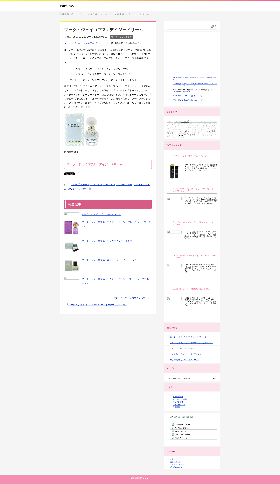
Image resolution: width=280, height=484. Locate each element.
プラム (210, 133)
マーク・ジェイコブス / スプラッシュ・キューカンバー (110, 260)
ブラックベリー (124, 184)
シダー (208, 125)
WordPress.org (176, 467)
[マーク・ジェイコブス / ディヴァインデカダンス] (71, 246)
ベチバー (187, 123)
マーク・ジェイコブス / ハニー (131, 298)
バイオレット (200, 129)
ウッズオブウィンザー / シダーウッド (184, 360)
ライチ (75, 189)
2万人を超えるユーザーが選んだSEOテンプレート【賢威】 (194, 78)
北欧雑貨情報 (178, 397)
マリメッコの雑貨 (180, 399)
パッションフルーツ (176, 129)
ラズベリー (196, 133)
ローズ (185, 121)
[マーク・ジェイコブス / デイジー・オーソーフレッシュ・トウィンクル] (71, 227)
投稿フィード (175, 462)
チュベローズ (179, 123)
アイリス (170, 122)
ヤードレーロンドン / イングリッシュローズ (193, 222)
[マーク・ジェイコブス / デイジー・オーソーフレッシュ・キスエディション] (71, 278)
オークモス (183, 127)
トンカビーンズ (198, 127)
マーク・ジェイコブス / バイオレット (101, 214)
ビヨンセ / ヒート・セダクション (188, 289)
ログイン (173, 459)
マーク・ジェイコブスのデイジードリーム (86, 43)
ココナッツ (96, 184)
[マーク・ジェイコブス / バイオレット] (71, 213)
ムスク (67, 189)
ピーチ (207, 127)
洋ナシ (84, 189)
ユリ (172, 123)
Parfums (67, 6)
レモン (187, 129)
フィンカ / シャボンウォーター (182, 348)
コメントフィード (177, 464)
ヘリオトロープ (202, 123)
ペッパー (204, 133)
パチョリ (204, 135)
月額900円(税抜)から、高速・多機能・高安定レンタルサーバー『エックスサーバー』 (195, 84)
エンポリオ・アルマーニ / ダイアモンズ (185, 354)
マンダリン (174, 127)
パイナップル (179, 137)
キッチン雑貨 (178, 402)
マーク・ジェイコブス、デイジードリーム (94, 164)
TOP (67, 14)
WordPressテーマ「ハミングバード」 (188, 96)
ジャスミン (109, 184)
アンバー (187, 133)
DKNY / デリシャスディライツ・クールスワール (195, 255)
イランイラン (194, 122)
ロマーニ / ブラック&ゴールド (186, 156)
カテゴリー (171, 378)
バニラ (170, 125)
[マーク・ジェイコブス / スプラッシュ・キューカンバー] (71, 265)
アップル (177, 125)
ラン (183, 125)
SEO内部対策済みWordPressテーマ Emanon (190, 100)
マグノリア (175, 131)
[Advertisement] (189, 56)
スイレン (212, 123)
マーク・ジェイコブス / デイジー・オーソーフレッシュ (97, 304)
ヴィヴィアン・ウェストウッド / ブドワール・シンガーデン (194, 190)
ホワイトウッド (142, 184)
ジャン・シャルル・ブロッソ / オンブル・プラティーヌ (191, 343)
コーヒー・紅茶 (179, 405)
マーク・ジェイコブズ (121, 37)
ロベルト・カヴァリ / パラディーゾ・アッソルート (190, 337)
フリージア (200, 125)
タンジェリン (190, 125)
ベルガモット (193, 135)
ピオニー (177, 122)
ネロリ (190, 127)
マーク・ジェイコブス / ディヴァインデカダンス (107, 241)
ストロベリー (204, 122)
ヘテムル (186, 91)
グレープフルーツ (80, 184)
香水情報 (176, 407)
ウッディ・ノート (199, 131)
